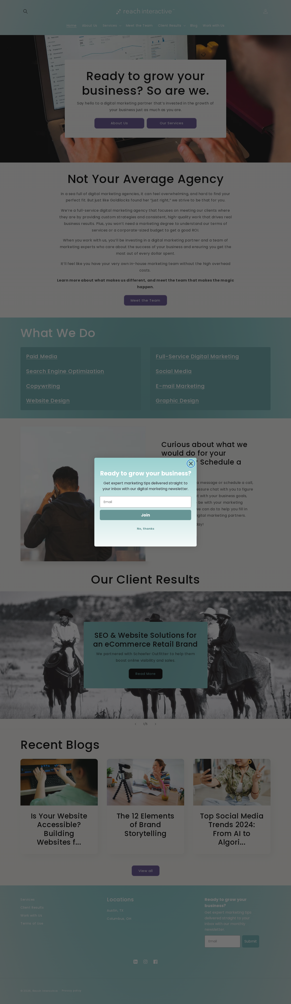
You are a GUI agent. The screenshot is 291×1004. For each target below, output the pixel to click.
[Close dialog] (191, 464)
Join (145, 515)
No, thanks (145, 528)
